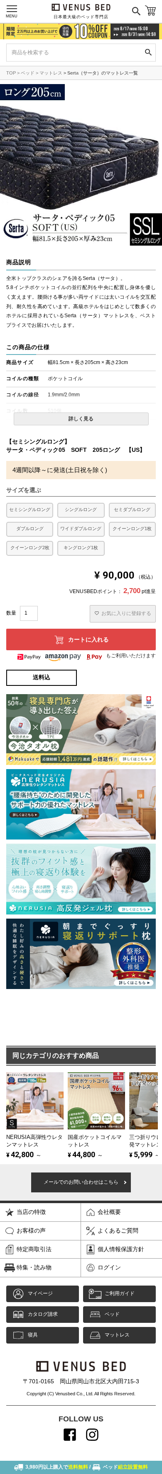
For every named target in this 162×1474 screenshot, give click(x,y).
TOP (11, 72)
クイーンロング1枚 (132, 528)
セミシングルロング (29, 509)
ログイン (109, 1267)
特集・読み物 (34, 1267)
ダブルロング (30, 528)
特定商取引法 (34, 1249)
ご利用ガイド (120, 1293)
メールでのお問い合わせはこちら (81, 1182)
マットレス (50, 72)
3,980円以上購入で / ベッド (86, 1467)
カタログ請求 (43, 1314)
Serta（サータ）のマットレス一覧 (102, 72)
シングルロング (81, 509)
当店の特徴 (31, 1212)
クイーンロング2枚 (29, 547)
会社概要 (109, 1212)
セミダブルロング (132, 509)
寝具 (33, 1335)
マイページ (40, 1293)
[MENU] (11, 8)
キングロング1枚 (81, 547)
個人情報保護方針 (121, 1249)
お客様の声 (31, 1230)
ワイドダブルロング (80, 528)
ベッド (27, 72)
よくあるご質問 (118, 1230)
